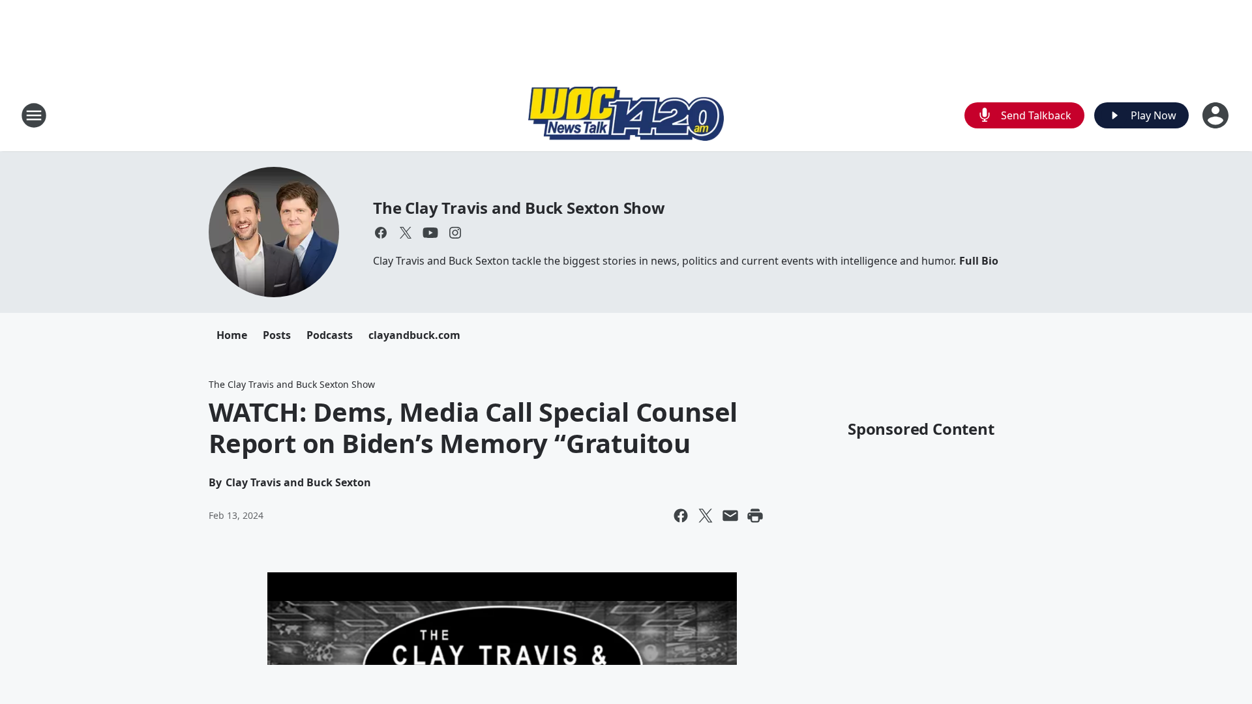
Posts (277, 335)
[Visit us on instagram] (455, 233)
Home (231, 335)
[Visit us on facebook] (381, 233)
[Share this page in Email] (730, 515)
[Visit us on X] (405, 233)
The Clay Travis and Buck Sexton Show (519, 207)
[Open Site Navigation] (34, 115)
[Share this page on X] (705, 515)
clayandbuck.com (414, 335)
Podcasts (329, 335)
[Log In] (1216, 115)
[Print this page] (755, 515)
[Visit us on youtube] (430, 233)
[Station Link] (626, 115)
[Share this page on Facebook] (681, 515)
